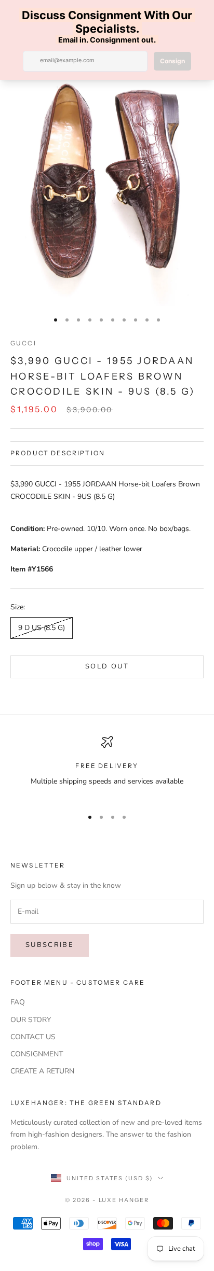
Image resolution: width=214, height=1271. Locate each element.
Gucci (23, 343)
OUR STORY (30, 1020)
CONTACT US (33, 1037)
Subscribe (49, 944)
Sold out (107, 666)
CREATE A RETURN (42, 1071)
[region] (107, 768)
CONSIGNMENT (36, 1054)
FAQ (17, 1002)
